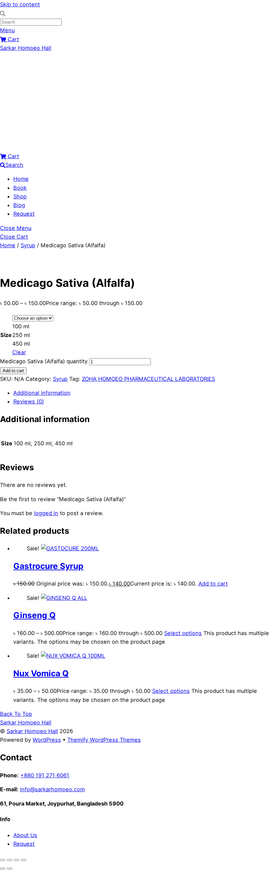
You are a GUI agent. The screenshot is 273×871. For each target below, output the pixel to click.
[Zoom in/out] (2, 860)
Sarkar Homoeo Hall (32, 731)
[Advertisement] (136, 102)
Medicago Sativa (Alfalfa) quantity (44, 361)
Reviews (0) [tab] (28, 401)
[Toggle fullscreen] (9, 860)
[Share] (16, 860)
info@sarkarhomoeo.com (52, 789)
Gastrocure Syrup (48, 566)
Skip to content (20, 4)
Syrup (28, 245)
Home (21, 178)
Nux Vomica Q (41, 673)
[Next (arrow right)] (9, 869)
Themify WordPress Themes (104, 739)
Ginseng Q (34, 615)
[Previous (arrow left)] (2, 869)
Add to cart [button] (213, 583)
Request (24, 213)
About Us (25, 835)
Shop (20, 196)
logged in (46, 513)
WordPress (47, 739)
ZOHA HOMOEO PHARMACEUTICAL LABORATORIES (148, 379)
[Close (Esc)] (23, 860)
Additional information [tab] (42, 392)
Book (20, 187)
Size (6, 335)
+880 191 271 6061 (44, 775)
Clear (19, 352)
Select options (183, 633)
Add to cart (13, 370)
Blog (19, 205)
